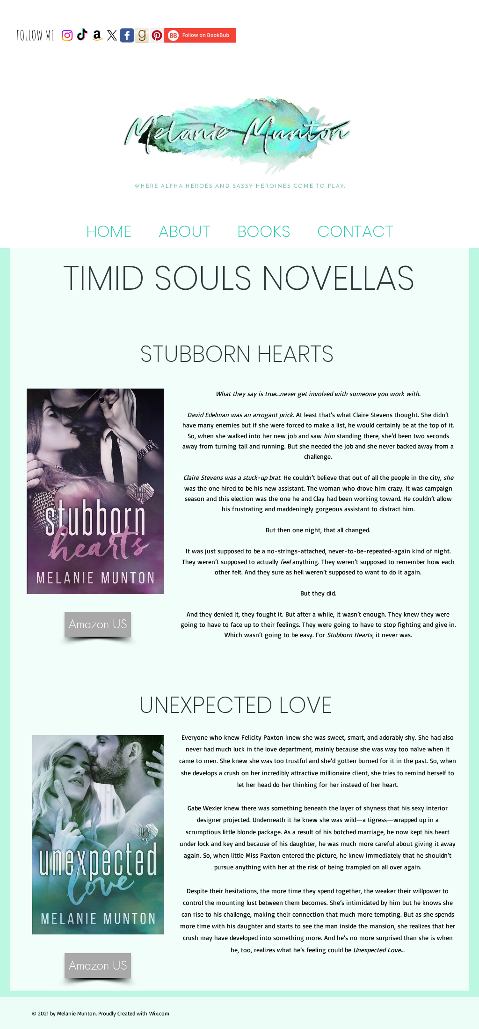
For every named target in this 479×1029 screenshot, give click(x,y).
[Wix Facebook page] (127, 35)
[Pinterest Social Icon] (157, 35)
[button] (264, 231)
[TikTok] (82, 35)
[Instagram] (67, 35)
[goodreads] (142, 35)
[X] (112, 35)
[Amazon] (97, 35)
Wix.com (159, 1013)
